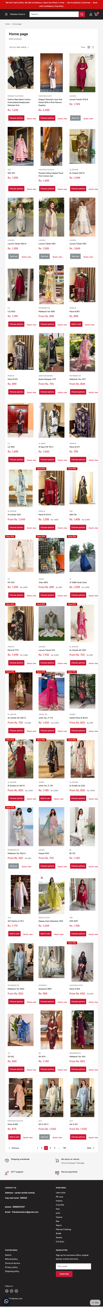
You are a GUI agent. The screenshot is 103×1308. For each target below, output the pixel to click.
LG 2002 (11, 311)
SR (40, 1053)
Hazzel (72, 714)
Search (8, 1255)
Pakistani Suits (45, 96)
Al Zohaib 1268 (14, 514)
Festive (59, 1201)
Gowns (59, 1217)
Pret (58, 1209)
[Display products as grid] (89, 47)
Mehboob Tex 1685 (47, 311)
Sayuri (59, 1225)
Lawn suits (60, 1192)
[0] (95, 14)
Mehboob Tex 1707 (77, 379)
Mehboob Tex (44, 308)
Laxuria (72, 96)
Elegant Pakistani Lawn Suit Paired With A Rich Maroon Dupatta (50, 102)
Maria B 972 (13, 379)
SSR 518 (72, 514)
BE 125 (72, 853)
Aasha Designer (46, 376)
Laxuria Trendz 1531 (47, 650)
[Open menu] (6, 14)
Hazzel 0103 (44, 853)
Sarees (59, 1237)
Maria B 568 (74, 989)
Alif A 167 (73, 1124)
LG (9, 308)
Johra (41, 782)
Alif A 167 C (44, 1124)
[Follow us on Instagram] (11, 1291)
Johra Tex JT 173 (46, 718)
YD (9, 1053)
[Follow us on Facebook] (7, 1291)
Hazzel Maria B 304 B (78, 718)
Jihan (41, 579)
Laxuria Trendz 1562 (47, 244)
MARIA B (72, 308)
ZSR (70, 918)
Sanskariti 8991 (45, 989)
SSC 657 (11, 173)
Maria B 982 (13, 1124)
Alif (9, 918)
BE (70, 850)
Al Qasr (42, 443)
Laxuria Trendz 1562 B (17, 244)
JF (70, 579)
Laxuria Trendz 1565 (77, 244)
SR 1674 (42, 1056)
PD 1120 (11, 582)
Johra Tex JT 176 (46, 786)
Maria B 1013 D (45, 514)
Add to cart (76, 324)
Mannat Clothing (15, 96)
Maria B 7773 (13, 650)
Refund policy (11, 1259)
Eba (57, 1221)
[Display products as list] (93, 47)
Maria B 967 (74, 311)
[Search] (82, 14)
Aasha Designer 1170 (47, 379)
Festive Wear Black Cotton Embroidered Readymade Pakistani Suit (19, 102)
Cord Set (60, 1205)
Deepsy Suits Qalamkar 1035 (51, 921)
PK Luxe (59, 1197)
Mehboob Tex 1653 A (17, 853)
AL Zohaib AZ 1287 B (17, 718)
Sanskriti (43, 985)
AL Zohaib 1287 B (76, 173)
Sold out (75, 118)
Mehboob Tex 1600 (16, 989)
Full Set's (60, 1241)
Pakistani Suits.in (46, 170)
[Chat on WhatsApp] (6, 1301)
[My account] (91, 14)
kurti (58, 1213)
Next (89, 1148)
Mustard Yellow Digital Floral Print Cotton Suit (51, 174)
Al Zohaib (73, 170)
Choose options (16, 118)
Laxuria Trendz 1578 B (78, 99)
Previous (15, 1148)
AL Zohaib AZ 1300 (77, 650)
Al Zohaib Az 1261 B (16, 786)
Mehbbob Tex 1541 (77, 1056)
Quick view (31, 118)
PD (9, 579)
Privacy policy (11, 1267)
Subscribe (64, 1274)
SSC (9, 170)
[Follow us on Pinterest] (16, 1291)
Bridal (58, 1233)
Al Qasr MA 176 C (46, 447)
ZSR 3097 (73, 921)
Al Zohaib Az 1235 (77, 786)
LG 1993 (11, 447)
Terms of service (12, 1263)
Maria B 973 (74, 447)
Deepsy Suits (44, 918)
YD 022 (11, 1056)
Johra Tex (43, 714)
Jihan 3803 (43, 582)
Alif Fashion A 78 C (16, 921)
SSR (70, 511)
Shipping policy (12, 1271)
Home (7, 24)
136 (64, 1148)
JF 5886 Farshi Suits (78, 582)
